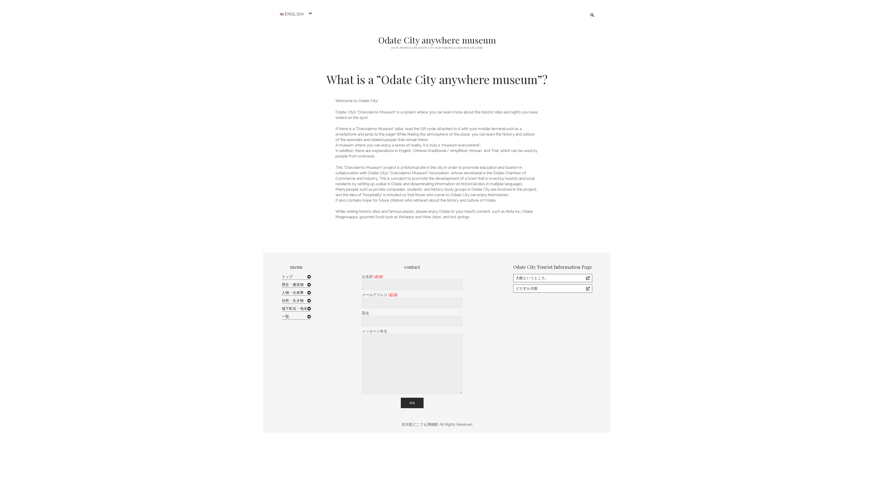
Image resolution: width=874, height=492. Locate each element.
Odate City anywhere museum (437, 40)
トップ (287, 276)
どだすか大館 (527, 288)
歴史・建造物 (293, 284)
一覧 (285, 316)
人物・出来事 (293, 292)
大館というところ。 (532, 278)
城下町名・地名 (294, 308)
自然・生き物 (293, 300)
